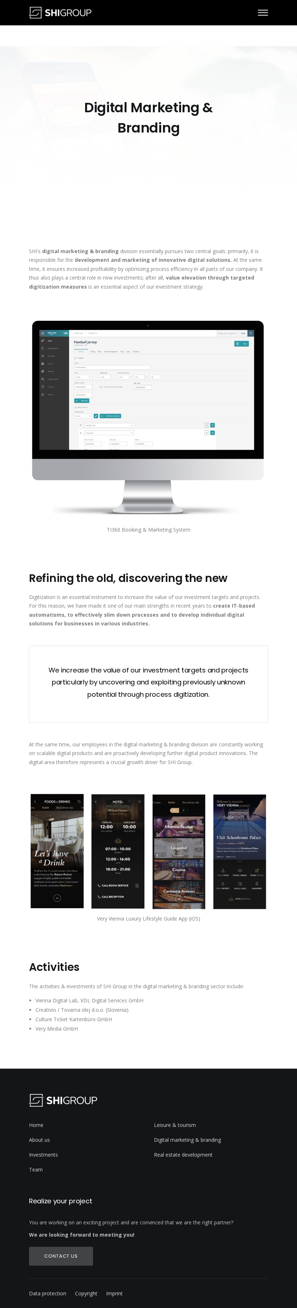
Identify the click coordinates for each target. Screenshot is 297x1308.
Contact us (61, 1256)
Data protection (47, 1293)
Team (36, 1169)
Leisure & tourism (175, 1125)
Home (36, 1125)
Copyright (86, 1293)
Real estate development (183, 1154)
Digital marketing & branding (187, 1139)
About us (39, 1139)
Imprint (114, 1293)
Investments (43, 1154)
